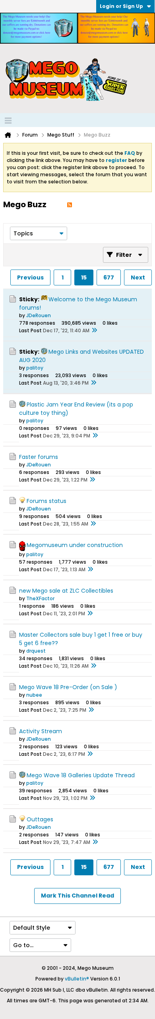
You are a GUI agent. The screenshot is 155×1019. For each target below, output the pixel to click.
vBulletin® (77, 978)
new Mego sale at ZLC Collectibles (66, 591)
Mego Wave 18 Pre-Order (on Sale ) (68, 687)
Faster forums (38, 457)
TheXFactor (40, 598)
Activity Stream (40, 731)
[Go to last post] (94, 330)
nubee (34, 695)
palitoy (34, 367)
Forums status (46, 501)
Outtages (40, 819)
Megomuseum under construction (75, 545)
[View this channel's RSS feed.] (69, 204)
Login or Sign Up (121, 6)
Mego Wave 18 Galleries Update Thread (81, 775)
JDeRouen (38, 315)
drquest (36, 650)
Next (138, 277)
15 (84, 277)
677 (108, 277)
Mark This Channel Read (77, 896)
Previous (30, 277)
